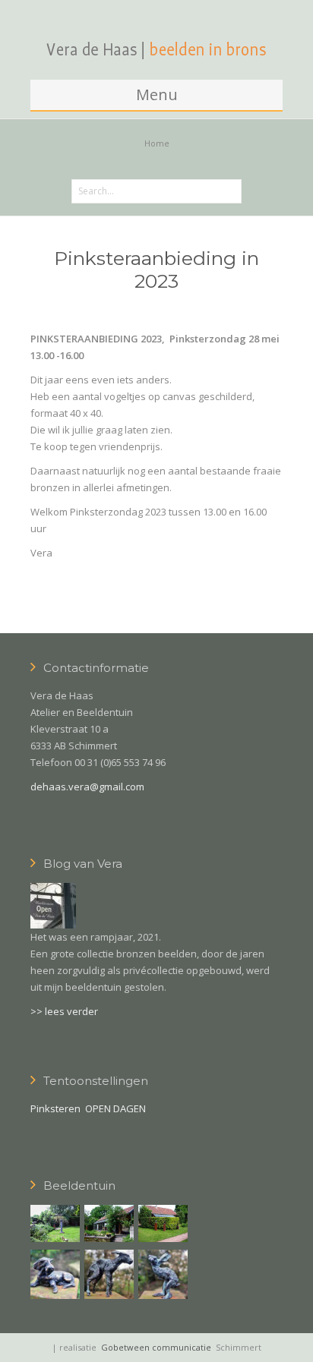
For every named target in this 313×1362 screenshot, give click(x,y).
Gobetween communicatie (156, 1347)
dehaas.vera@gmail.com (87, 786)
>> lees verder (64, 1011)
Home (156, 143)
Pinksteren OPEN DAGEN (88, 1108)
